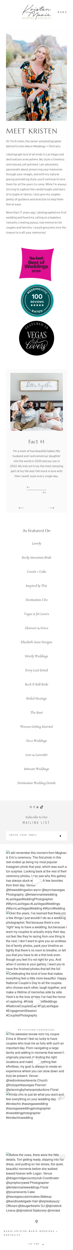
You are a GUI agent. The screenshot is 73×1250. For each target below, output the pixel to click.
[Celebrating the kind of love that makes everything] (36, 1001)
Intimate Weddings (36, 769)
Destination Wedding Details (37, 783)
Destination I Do (36, 600)
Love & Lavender (37, 755)
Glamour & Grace (36, 628)
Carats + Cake (36, 572)
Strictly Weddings (36, 656)
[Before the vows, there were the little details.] (36, 1183)
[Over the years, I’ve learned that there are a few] (36, 941)
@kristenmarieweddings (36, 1030)
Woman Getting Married (36, 727)
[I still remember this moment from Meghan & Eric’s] (36, 880)
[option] (36, 433)
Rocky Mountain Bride (36, 558)
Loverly (36, 543)
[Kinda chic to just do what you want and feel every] (36, 1122)
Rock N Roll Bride (36, 684)
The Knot (37, 713)
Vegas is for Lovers (36, 614)
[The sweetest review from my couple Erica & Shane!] (36, 1062)
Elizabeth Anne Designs (36, 642)
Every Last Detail (36, 670)
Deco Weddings (36, 741)
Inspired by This (36, 586)
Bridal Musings (36, 698)
